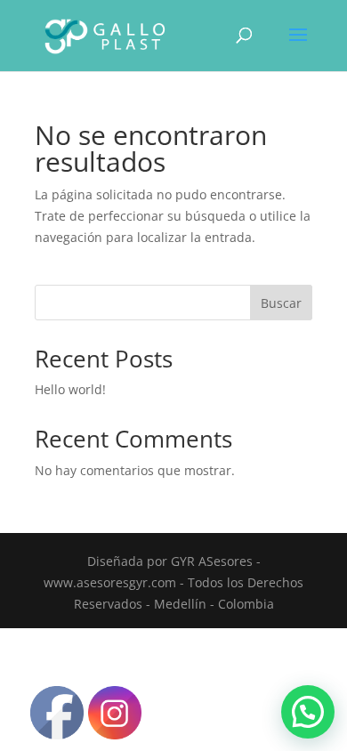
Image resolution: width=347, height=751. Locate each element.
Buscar (281, 303)
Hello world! (70, 389)
